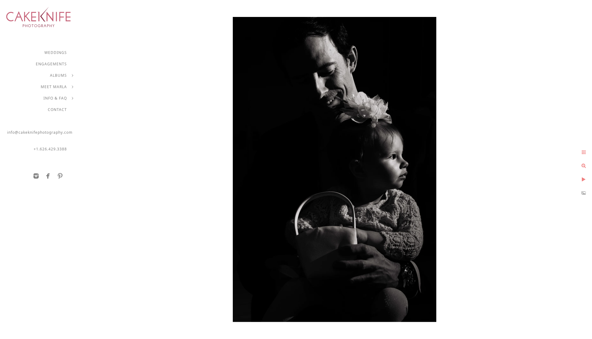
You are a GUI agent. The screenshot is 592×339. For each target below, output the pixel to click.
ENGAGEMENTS (51, 64)
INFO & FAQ (55, 98)
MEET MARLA (54, 86)
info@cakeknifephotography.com (39, 132)
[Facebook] (48, 176)
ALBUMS (58, 75)
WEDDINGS (55, 52)
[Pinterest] (60, 176)
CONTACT (57, 109)
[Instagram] (36, 176)
